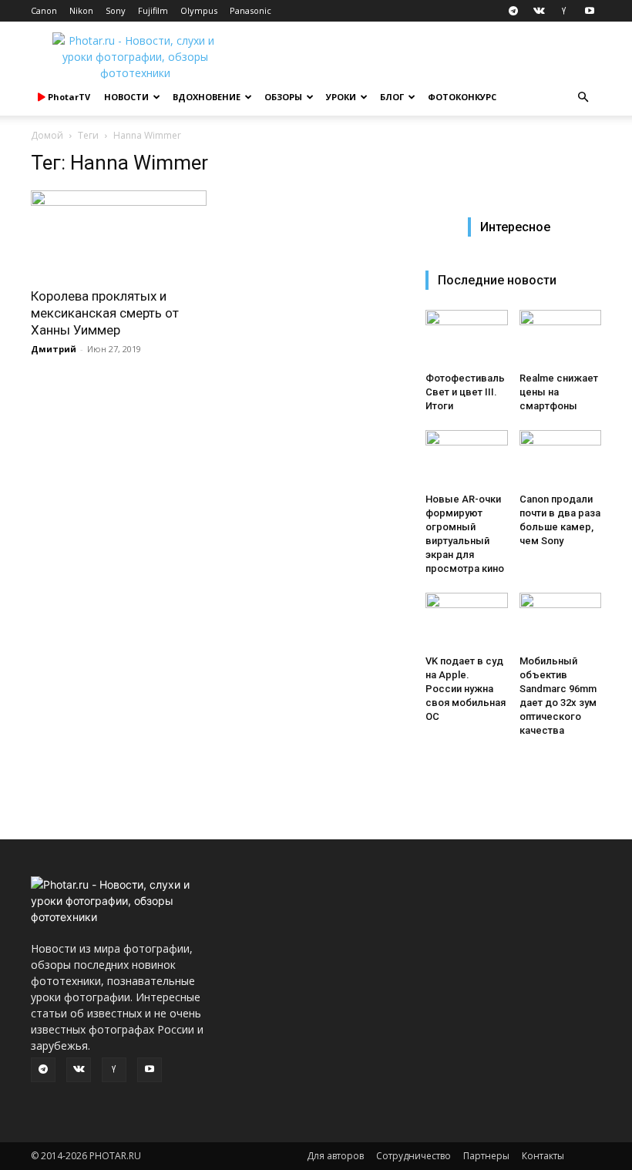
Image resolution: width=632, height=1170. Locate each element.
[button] (582, 97)
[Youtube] (589, 11)
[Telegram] (513, 11)
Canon (44, 10)
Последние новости (497, 280)
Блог (392, 97)
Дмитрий (53, 349)
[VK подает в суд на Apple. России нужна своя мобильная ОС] (466, 621)
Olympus (198, 10)
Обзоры (283, 97)
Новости (126, 97)
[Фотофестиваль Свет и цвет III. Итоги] (466, 338)
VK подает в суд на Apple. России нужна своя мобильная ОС (465, 688)
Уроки (341, 97)
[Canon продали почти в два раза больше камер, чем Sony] (560, 458)
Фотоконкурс (462, 97)
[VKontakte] (538, 11)
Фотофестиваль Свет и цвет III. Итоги (465, 392)
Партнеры (486, 1155)
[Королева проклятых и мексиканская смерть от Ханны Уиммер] (119, 233)
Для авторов (335, 1155)
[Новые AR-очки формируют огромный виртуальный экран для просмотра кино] (466, 458)
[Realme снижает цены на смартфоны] (560, 338)
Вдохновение (206, 97)
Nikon (81, 10)
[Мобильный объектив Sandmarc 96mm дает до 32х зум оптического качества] (560, 621)
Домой (47, 135)
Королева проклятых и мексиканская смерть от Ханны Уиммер (105, 313)
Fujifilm (153, 10)
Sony (116, 10)
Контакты (543, 1155)
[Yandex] (564, 11)
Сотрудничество (413, 1155)
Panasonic (250, 10)
